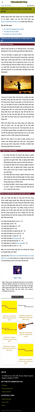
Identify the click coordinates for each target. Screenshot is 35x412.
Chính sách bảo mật (7, 388)
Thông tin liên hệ (6, 391)
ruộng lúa (16, 238)
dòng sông (19, 243)
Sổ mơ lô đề (8, 5)
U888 (32, 410)
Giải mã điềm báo (6, 399)
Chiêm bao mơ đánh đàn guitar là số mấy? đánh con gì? (25, 334)
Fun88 (26, 410)
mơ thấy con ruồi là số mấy (12, 34)
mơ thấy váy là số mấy (11, 31)
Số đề (3, 405)
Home (2, 5)
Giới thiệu (4, 385)
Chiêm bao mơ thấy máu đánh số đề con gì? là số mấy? (26, 361)
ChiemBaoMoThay (19, 2)
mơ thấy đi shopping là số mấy (13, 29)
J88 (30, 410)
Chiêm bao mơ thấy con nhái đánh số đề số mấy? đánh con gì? (26, 317)
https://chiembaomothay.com (10, 21)
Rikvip (23, 410)
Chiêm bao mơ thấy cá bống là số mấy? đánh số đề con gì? (9, 348)
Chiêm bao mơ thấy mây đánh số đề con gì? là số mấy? (9, 318)
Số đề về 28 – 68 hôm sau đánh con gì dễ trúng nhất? (9, 339)
